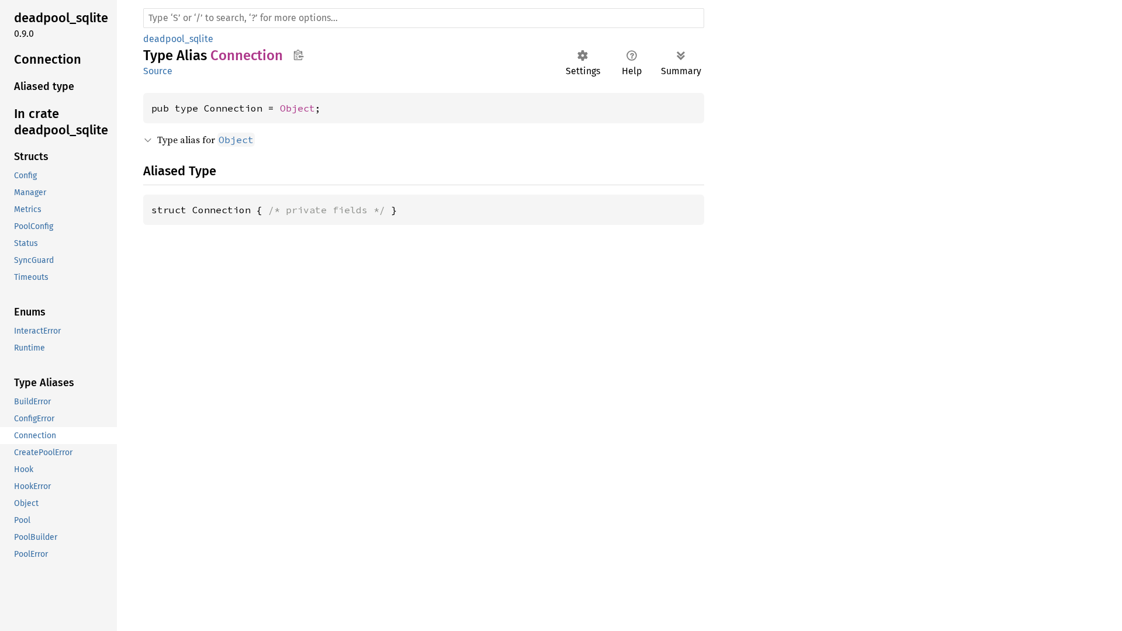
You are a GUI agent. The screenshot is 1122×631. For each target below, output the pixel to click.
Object (297, 108)
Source (157, 71)
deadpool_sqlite (178, 38)
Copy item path (298, 55)
